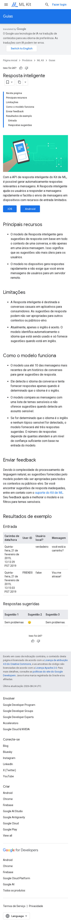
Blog (5, 745)
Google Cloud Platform (16, 878)
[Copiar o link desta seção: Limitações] (29, 292)
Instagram (9, 758)
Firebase (8, 805)
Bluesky (7, 751)
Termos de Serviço (14, 906)
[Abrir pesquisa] (47, 4)
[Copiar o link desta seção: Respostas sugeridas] (43, 604)
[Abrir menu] (6, 4)
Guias (8, 16)
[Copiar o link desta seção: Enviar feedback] (40, 460)
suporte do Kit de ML (49, 492)
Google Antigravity (14, 817)
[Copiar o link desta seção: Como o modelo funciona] (60, 356)
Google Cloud (11, 823)
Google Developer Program (19, 704)
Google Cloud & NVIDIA (16, 729)
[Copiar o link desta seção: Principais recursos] (46, 225)
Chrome (8, 799)
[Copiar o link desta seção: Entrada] (20, 527)
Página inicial (10, 60)
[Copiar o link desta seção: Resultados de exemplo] (55, 516)
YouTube (8, 776)
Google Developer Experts (18, 717)
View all (7, 835)
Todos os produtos (14, 890)
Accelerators (10, 723)
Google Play (10, 829)
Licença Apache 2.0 (46, 667)
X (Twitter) (9, 770)
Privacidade (36, 906)
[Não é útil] (26, 68)
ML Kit (25, 4)
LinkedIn (8, 764)
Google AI (8, 884)
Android (30, 209)
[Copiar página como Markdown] (19, 82)
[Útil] (21, 68)
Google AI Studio (13, 811)
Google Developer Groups (18, 710)
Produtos (27, 60)
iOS (10, 209)
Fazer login (59, 4)
